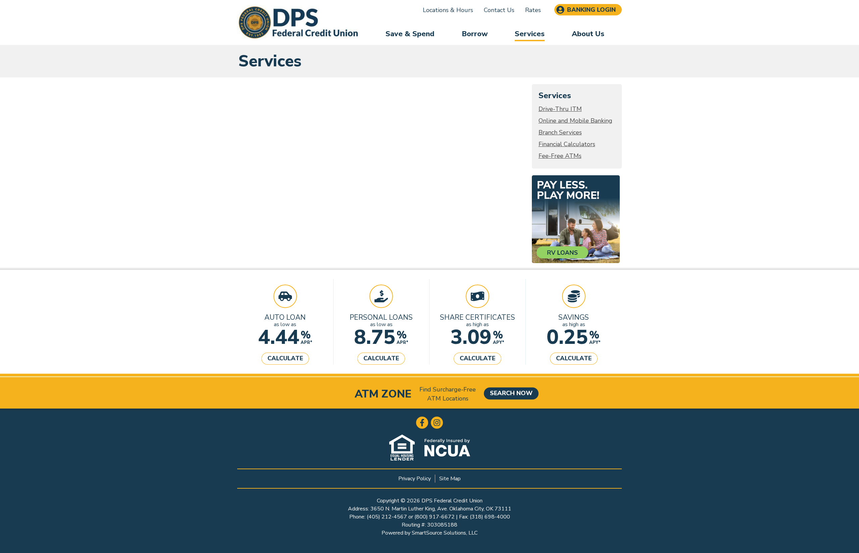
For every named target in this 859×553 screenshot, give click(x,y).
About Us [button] (588, 34)
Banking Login (591, 10)
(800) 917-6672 (434, 516)
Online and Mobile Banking (575, 121)
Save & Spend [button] (410, 34)
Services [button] (530, 34)
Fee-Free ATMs (560, 156)
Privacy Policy (414, 478)
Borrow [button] (475, 34)
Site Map (450, 478)
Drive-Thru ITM (560, 109)
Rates (533, 10)
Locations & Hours (448, 10)
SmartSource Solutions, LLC (444, 533)
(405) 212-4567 (387, 516)
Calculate (285, 358)
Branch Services (560, 132)
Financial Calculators (567, 144)
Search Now (511, 393)
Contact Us (499, 10)
